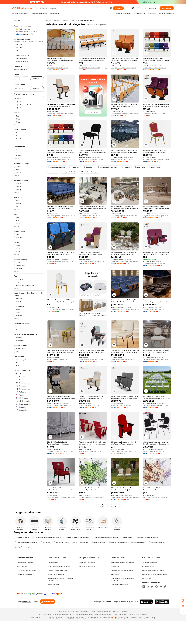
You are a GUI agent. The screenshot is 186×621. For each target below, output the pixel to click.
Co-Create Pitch (22, 566)
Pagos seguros (53, 562)
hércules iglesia (155, 167)
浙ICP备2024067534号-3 (148, 618)
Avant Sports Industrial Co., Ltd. (89, 68)
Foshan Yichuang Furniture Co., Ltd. (154, 68)
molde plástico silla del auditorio (27, 542)
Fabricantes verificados (87, 562)
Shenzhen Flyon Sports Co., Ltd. (57, 68)
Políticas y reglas (53, 584)
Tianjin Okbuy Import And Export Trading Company (157, 216)
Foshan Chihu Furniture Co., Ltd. (89, 216)
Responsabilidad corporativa (26, 570)
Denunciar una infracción (119, 584)
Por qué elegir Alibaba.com (25, 562)
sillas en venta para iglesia (119, 542)
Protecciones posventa (56, 574)
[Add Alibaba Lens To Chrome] (47, 601)
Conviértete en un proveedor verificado (155, 574)
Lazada (93, 611)
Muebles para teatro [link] (87, 20)
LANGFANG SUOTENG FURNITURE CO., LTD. (61, 497)
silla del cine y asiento (62, 542)
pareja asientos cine (70, 172)
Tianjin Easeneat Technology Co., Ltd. (123, 359)
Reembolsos (115, 574)
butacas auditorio (99, 542)
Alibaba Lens (26, 601)
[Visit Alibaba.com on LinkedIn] (148, 586)
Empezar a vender (148, 566)
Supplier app (106, 601)
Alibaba (48, 20)
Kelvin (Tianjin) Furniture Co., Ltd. (58, 359)
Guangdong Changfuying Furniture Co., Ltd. (61, 261)
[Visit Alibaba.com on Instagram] (156, 586)
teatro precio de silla (81, 542)
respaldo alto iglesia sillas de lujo (148, 537)
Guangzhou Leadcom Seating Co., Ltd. (123, 68)
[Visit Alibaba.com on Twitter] (152, 586)
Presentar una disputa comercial (122, 570)
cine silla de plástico (23, 537)
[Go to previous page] (98, 506)
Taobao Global (102, 611)
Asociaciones (146, 578)
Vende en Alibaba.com (149, 562)
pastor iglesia (140, 167)
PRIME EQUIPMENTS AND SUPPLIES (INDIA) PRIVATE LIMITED (61, 309)
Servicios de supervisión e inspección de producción (60, 579)
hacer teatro (54, 172)
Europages (124, 611)
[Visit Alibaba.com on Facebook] (143, 586)
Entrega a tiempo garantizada (57, 570)
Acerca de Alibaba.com (25, 557)
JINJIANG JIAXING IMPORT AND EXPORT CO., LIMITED (61, 451)
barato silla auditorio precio (90, 172)
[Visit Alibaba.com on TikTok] (165, 586)
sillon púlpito (128, 537)
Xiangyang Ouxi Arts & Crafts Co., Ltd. (91, 497)
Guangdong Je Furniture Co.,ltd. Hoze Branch (125, 113)
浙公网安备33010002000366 (128, 618)
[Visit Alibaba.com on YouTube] (161, 586)
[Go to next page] (120, 506)
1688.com (71, 611)
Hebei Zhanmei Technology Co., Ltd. (91, 159)
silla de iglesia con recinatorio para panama (49, 537)
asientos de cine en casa (57, 167)
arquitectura (89, 167)
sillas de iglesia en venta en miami (78, 537)
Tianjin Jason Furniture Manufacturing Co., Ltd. (125, 309)
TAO (109, 611)
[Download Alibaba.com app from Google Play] (162, 601)
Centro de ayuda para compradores (123, 562)
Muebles (57, 20)
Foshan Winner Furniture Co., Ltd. (154, 113)
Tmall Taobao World (82, 611)
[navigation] (29, 263)
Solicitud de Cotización (87, 566)
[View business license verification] (112, 618)
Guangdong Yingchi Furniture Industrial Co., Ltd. (61, 113)
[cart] (139, 8)
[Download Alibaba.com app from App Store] (146, 601)
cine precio (46, 542)
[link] (183, 600)
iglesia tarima (75, 167)
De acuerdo (37, 78)
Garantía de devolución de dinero (59, 566)
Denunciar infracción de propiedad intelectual (122, 579)
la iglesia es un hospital (24, 547)
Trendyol (116, 611)
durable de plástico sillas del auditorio (106, 537)
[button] (110, 8)
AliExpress (62, 611)
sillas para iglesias (138, 542)
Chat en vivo (115, 566)
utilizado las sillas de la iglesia (109, 167)
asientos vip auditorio (157, 542)
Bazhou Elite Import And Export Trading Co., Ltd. (157, 159)
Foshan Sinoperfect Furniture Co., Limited (61, 216)
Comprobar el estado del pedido (153, 570)
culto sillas (127, 167)
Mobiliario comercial (70, 20)
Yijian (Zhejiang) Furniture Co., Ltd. (90, 451)
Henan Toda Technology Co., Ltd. (154, 451)
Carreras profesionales (24, 574)
